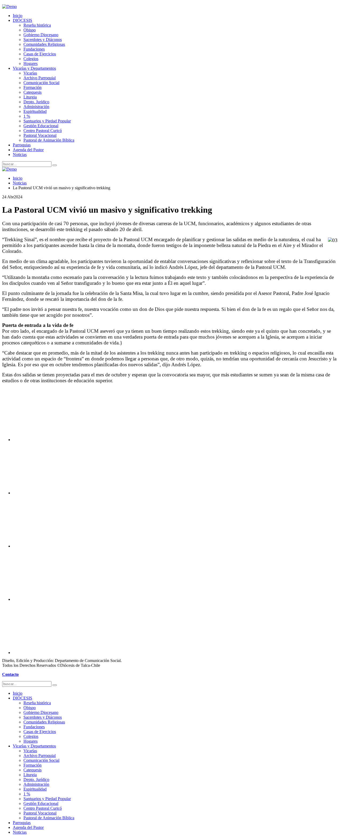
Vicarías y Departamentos (34, 68)
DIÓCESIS (22, 20)
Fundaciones (34, 49)
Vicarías (30, 73)
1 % (26, 116)
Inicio (17, 15)
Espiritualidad (35, 111)
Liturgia (30, 97)
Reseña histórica (37, 25)
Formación (32, 87)
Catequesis (32, 92)
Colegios (30, 58)
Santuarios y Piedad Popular (47, 121)
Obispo (29, 30)
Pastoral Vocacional (39, 135)
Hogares (30, 63)
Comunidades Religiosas (44, 44)
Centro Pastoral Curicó (42, 130)
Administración (36, 106)
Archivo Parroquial (39, 78)
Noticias (20, 154)
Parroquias (22, 145)
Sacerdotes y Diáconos (42, 39)
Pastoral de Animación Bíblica (48, 140)
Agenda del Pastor (28, 149)
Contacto (10, 674)
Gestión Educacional (40, 126)
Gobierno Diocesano (40, 34)
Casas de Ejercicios (39, 54)
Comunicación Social (41, 82)
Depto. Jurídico (36, 102)
